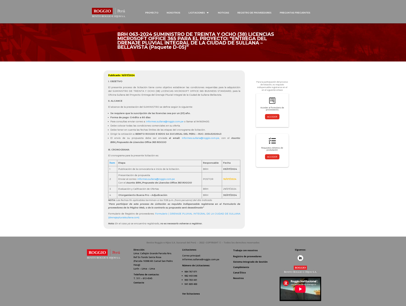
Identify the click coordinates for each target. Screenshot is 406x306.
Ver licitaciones (191, 293)
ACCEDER (272, 116)
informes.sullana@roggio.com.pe (164, 121)
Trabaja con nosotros (245, 250)
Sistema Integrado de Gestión (250, 261)
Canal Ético (239, 272)
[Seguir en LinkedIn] (300, 258)
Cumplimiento (241, 267)
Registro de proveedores (247, 256)
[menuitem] (153, 12)
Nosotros (238, 278)
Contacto (139, 282)
